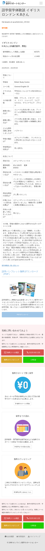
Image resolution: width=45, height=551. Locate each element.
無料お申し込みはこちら (23, 492)
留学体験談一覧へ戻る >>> (10, 265)
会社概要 (10, 536)
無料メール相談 (13, 352)
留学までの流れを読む (23, 447)
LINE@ (33, 360)
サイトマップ (35, 536)
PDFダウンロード (22, 314)
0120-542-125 (34, 352)
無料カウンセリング (11, 360)
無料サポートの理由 (23, 403)
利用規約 (21, 536)
